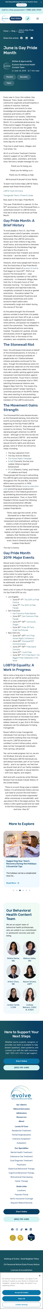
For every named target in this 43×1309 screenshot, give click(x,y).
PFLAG (11, 470)
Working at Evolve (11, 1259)
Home (5, 31)
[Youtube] (26, 1229)
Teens (8, 83)
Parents (9, 77)
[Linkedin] (31, 1229)
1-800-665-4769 (33, 10)
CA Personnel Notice (12, 1264)
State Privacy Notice (30, 1264)
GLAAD (11, 461)
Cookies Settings (21, 1305)
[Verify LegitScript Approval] (31, 1240)
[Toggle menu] (37, 18)
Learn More (21, 5)
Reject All (21, 1299)
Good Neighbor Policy (30, 1259)
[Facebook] (12, 1229)
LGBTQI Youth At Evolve (13, 191)
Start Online (16, 18)
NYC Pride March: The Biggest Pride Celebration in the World (26, 658)
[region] (21, 1290)
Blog (13, 31)
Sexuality (24, 77)
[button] (21, 38)
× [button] (41, 2)
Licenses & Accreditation (21, 1270)
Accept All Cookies (21, 1292)
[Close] (39, 1275)
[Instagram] (17, 1229)
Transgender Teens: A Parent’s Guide (18, 195)
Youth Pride (27, 652)
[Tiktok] (21, 1229)
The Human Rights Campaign (20, 458)
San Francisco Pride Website (24, 613)
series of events (31, 268)
